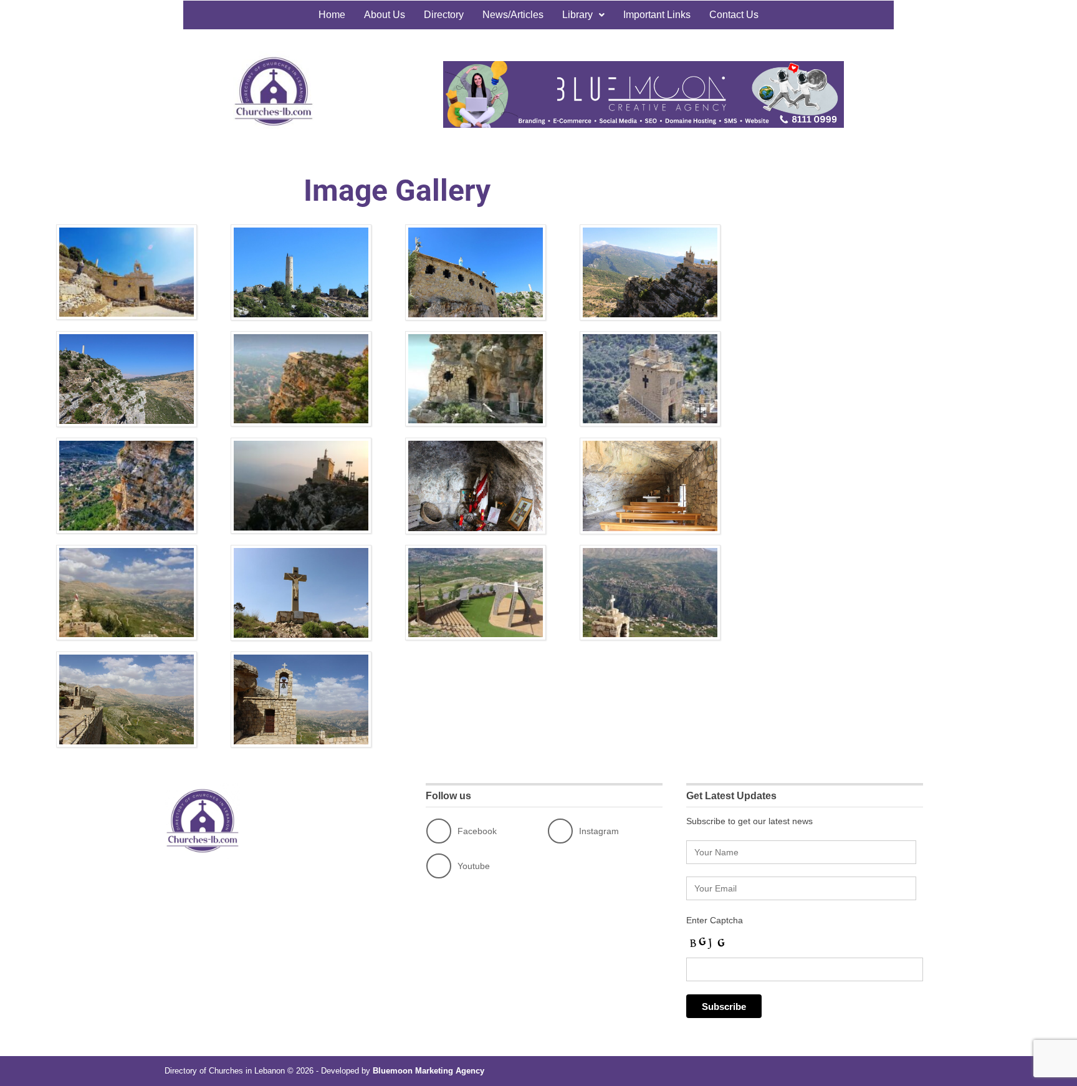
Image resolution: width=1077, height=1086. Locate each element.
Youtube (473, 866)
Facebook (477, 831)
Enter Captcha (714, 920)
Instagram (599, 831)
